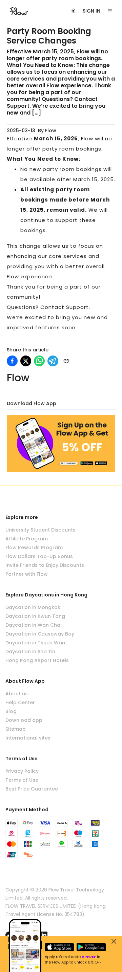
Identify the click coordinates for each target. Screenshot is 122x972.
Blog (11, 711)
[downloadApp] (61, 443)
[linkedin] (44, 935)
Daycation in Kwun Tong (35, 616)
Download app (23, 720)
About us (16, 694)
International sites (27, 738)
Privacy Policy (22, 771)
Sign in (91, 11)
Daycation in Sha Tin (30, 651)
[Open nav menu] (110, 11)
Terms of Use (21, 780)
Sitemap (15, 729)
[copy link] (66, 360)
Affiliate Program (26, 539)
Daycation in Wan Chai (33, 625)
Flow (50, 130)
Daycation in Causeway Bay (39, 634)
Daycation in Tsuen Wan (35, 643)
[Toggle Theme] (73, 11)
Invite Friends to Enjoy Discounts (44, 565)
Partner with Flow (26, 574)
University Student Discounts (40, 530)
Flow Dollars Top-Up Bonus (39, 556)
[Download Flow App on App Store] (59, 947)
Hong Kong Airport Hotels (37, 660)
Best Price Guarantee (31, 789)
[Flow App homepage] (18, 11)
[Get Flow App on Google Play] (91, 947)
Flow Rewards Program (34, 547)
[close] (113, 941)
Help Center (20, 702)
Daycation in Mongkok (32, 607)
